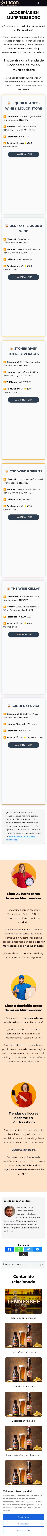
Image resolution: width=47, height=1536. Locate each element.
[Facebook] (9, 1249)
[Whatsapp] (19, 1249)
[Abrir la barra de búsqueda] (38, 3)
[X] (23, 1254)
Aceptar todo (23, 1517)
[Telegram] (28, 1249)
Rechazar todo (23, 1530)
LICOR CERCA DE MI (23, 1150)
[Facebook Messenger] (37, 1249)
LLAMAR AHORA (23, 154)
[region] (23, 1511)
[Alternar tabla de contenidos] (39, 1265)
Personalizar (23, 1524)
